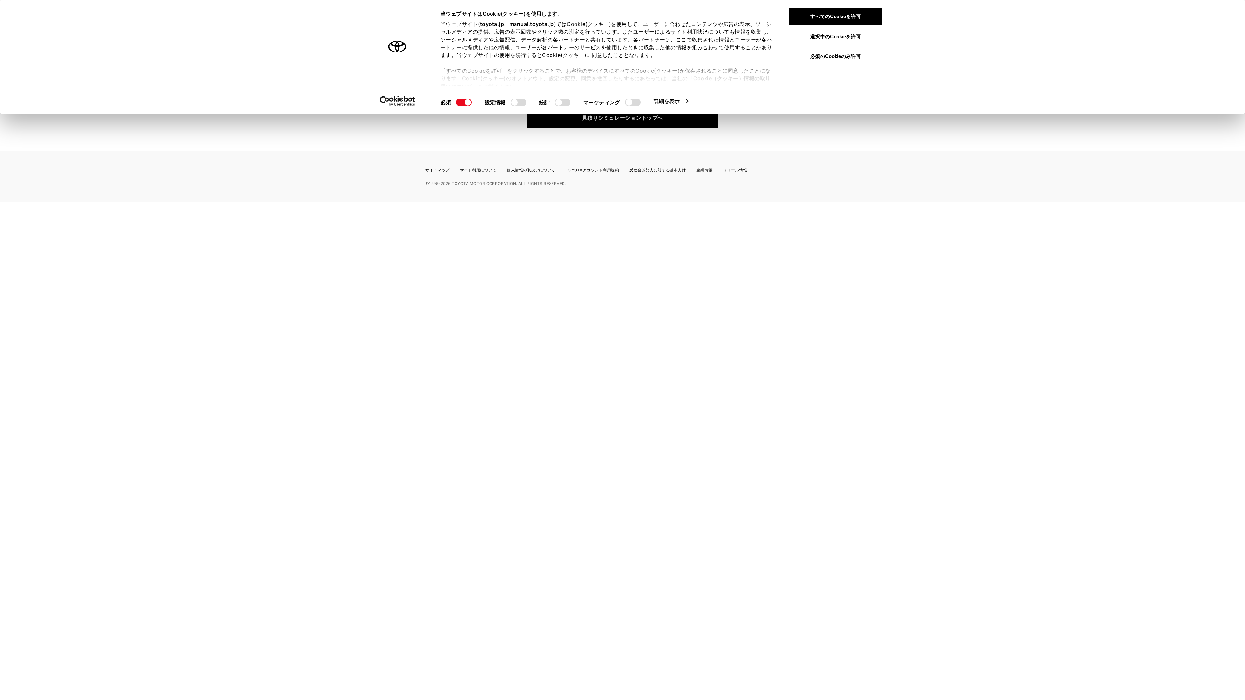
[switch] (518, 102)
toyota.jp (492, 24)
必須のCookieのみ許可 (835, 56)
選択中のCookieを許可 (835, 36)
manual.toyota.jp (531, 24)
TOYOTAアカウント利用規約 (592, 170)
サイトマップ (437, 170)
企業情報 (704, 170)
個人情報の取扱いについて (531, 170)
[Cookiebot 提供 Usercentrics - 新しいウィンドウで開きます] (397, 101)
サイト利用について (478, 170)
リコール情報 (735, 170)
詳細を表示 (667, 101)
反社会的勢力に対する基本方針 (657, 170)
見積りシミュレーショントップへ (622, 117)
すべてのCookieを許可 (835, 16)
